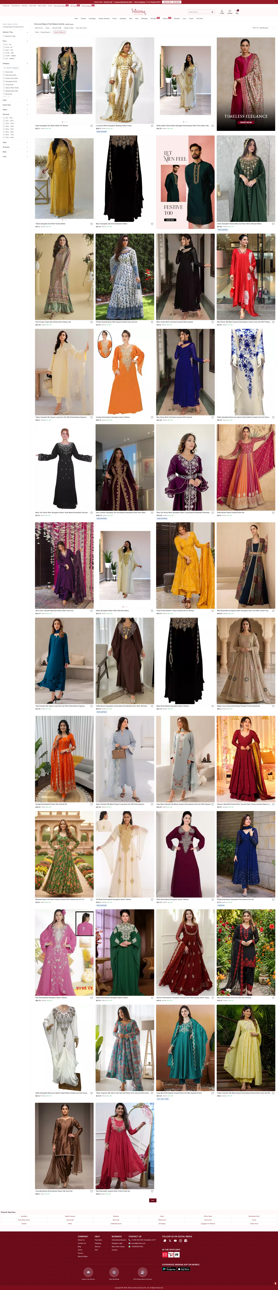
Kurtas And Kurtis (11, 78)
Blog (79, 1246)
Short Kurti (208, 1220)
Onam (47, 28)
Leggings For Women (208, 1223)
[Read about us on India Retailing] (171, 1254)
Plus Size (199, 18)
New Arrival (39, 28)
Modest (177, 18)
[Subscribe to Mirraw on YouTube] (175, 1241)
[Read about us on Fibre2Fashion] (177, 1254)
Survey (50, 6)
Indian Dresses (70, 1216)
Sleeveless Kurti (254, 1216)
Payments (98, 1240)
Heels (162, 1216)
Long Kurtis (9, 84)
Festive (167, 18)
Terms (80, 1250)
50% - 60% (10, 132)
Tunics (254, 1220)
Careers (114, 1250)
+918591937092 (137, 1246)
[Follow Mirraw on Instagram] (180, 1241)
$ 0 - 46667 (10, 58)
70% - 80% (10, 137)
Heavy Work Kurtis (12, 88)
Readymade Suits (11, 91)
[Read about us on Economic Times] (165, 1254)
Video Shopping (88, 6)
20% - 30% (10, 123)
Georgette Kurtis (11, 81)
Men (130, 18)
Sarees (83, 18)
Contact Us (6, 6)
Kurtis (115, 18)
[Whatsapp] (164, 1241)
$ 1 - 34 (8, 44)
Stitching (24, 6)
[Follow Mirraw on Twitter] (170, 1241)
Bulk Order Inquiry (61, 6)
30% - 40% (10, 126)
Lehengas (92, 18)
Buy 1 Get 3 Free (81, 28)
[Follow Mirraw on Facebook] (185, 1241)
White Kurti (162, 1220)
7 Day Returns (15, 6)
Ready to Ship (10, 36)
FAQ (96, 1250)
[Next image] (91, 80)
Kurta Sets (9, 72)
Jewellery (122, 18)
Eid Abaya (162, 1223)
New (76, 18)
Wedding (144, 18)
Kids (136, 18)
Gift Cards (74, 6)
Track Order (32, 6)
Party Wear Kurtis (24, 1220)
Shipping (98, 1243)
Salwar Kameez (104, 18)
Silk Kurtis (116, 1220)
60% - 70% (10, 135)
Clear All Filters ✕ (59, 32)
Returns (97, 1246)
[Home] (139, 12)
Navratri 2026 (57, 28)
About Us (81, 1240)
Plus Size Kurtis (10, 75)
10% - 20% (10, 121)
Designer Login (117, 1243)
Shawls (24, 1223)
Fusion (191, 18)
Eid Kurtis (8, 94)
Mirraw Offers (83, 1256)
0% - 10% (9, 118)
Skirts (70, 1223)
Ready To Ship (68, 28)
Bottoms (116, 1216)
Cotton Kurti (254, 1223)
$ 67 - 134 (9, 50)
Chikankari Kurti (116, 1223)
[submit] (212, 12)
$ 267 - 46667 (11, 56)
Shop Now (66, 120)
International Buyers (119, 1240)
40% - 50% (10, 129)
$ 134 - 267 (10, 53)
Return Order (42, 6)
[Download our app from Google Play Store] (169, 1269)
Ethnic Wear (208, 1216)
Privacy (80, 1253)
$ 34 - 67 (9, 47)
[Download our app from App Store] (183, 1269)
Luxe (184, 18)
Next (152, 1200)
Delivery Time (8, 32)
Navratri (155, 18)
